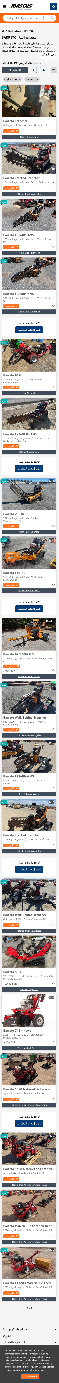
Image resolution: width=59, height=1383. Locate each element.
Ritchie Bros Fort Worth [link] (29, 252)
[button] (15, 70)
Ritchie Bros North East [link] (29, 590)
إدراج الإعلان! (53, 6)
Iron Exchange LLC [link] (29, 989)
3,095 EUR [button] (9, 671)
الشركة (6, 1336)
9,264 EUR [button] (9, 1042)
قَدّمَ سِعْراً (9, 131)
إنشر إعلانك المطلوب (29, 330)
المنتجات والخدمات (14, 1342)
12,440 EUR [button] (10, 984)
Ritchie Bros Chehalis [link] (29, 531)
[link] (29, 101)
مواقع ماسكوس (17, 1329)
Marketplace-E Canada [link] (29, 676)
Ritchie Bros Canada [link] (29, 451)
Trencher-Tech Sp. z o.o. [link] (29, 1048)
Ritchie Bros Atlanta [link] (29, 136)
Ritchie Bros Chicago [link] (29, 794)
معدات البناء (14, 31)
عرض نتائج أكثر (49, 54)
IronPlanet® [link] (29, 393)
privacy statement (23, 1370)
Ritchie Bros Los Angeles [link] (29, 193)
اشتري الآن (10, 666)
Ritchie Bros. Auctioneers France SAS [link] (29, 1105)
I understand (30, 1376)
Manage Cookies (46, 1367)
